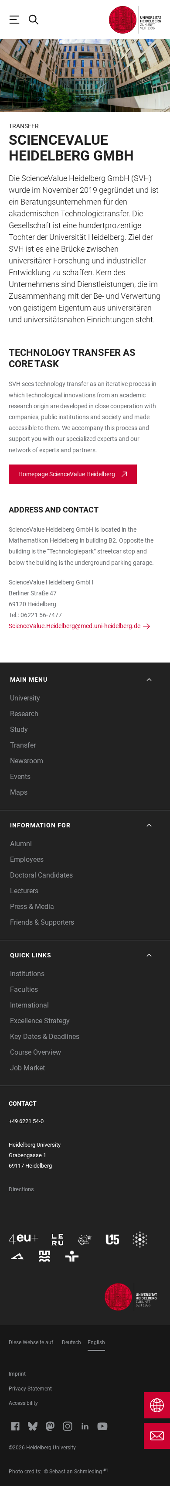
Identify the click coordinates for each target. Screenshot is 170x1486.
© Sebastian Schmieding (73, 1472)
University (25, 698)
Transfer (23, 745)
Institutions (27, 974)
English (96, 1342)
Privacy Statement (30, 1389)
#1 (105, 1470)
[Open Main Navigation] (18, 20)
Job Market (27, 1068)
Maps (18, 792)
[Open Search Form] (37, 20)
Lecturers (24, 891)
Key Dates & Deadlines (44, 1036)
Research (24, 714)
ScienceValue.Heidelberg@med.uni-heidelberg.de (74, 625)
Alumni (21, 844)
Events (20, 776)
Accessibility (23, 1403)
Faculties (24, 989)
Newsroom (26, 761)
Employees (27, 859)
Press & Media (32, 906)
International (29, 1005)
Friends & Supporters (42, 922)
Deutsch (71, 1342)
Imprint (17, 1374)
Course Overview (35, 1052)
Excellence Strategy (40, 1021)
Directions (21, 1189)
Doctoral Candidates (41, 875)
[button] (81, 679)
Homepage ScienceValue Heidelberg (66, 474)
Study (19, 729)
